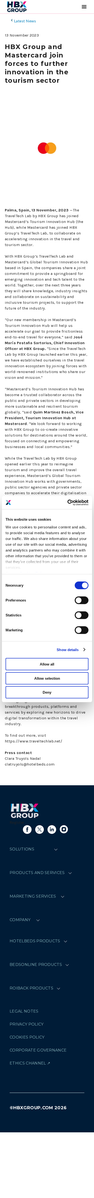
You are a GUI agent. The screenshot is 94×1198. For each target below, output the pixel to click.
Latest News (25, 21)
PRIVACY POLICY (26, 1024)
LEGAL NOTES (24, 1011)
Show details (68, 649)
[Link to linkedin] (51, 829)
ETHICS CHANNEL (28, 1063)
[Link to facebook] (27, 829)
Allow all (47, 664)
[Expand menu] (56, 849)
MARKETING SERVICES (33, 896)
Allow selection (47, 678)
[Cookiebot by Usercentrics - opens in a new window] (67, 502)
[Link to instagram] (64, 829)
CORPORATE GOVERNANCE (38, 1050)
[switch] (81, 600)
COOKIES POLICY (27, 1037)
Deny (47, 692)
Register (17, 822)
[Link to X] (39, 829)
